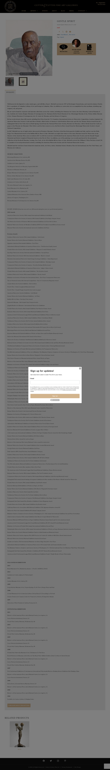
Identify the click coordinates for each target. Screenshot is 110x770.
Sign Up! (55, 396)
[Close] (80, 368)
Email (32, 378)
